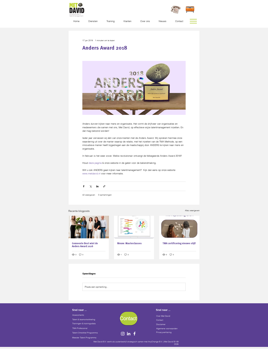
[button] (193, 21)
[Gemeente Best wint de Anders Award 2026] (89, 227)
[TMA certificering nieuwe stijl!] (179, 227)
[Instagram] (122, 333)
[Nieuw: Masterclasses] (134, 227)
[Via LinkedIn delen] (97, 186)
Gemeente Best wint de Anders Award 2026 (85, 245)
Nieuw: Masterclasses (129, 243)
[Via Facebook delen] (83, 186)
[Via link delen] (104, 186)
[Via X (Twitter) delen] (90, 186)
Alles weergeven (192, 210)
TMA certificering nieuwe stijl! (179, 243)
